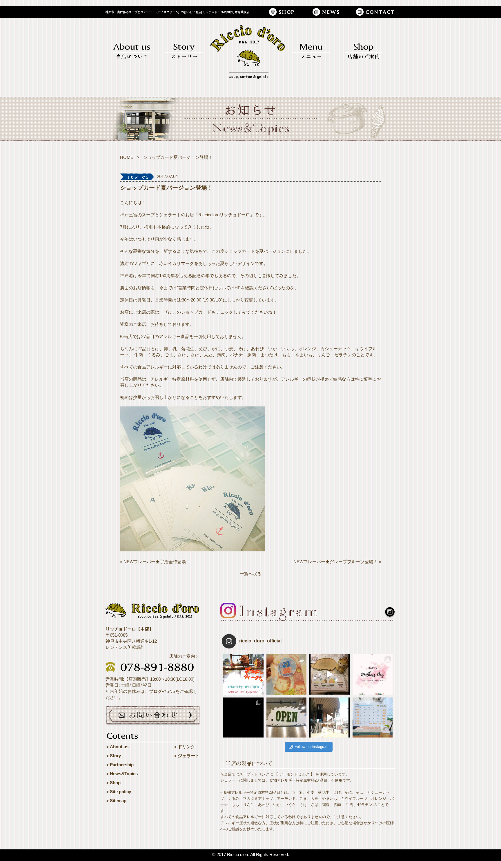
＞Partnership (120, 764)
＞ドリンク (184, 746)
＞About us (117, 746)
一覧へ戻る (251, 573)
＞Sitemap (116, 800)
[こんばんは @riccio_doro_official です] (329, 717)
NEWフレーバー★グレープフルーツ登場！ (335, 561)
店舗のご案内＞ (184, 656)
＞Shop (113, 782)
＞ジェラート (186, 755)
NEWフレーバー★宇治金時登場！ (157, 561)
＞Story (113, 755)
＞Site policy (118, 791)
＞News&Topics (122, 773)
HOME (126, 157)
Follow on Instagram (311, 746)
